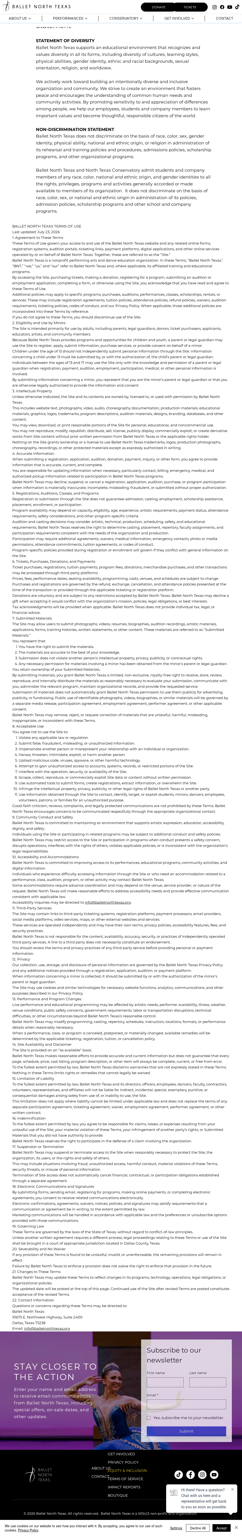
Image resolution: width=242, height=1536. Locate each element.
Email (152, 1395)
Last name (198, 1373)
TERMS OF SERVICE (125, 1479)
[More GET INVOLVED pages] (192, 18)
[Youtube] (230, 7)
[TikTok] (237, 7)
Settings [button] (176, 1528)
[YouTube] (214, 1474)
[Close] (236, 1528)
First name (156, 1373)
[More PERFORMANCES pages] (86, 18)
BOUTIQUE (118, 1495)
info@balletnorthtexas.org (108, 902)
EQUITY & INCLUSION (127, 1470)
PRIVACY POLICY (123, 1462)
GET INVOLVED (121, 1454)
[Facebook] (222, 7)
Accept (221, 1528)
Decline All (198, 1528)
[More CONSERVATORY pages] (141, 18)
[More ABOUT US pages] (29, 18)
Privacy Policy (28, 1530)
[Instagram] (214, 7)
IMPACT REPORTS (124, 1487)
